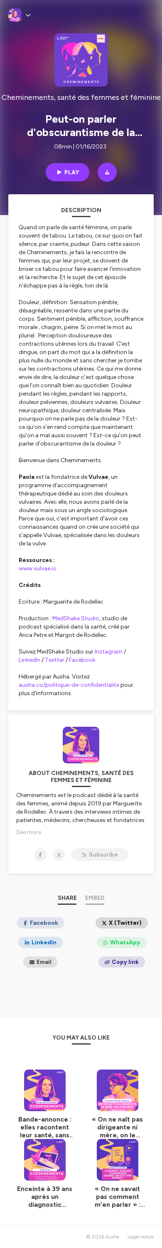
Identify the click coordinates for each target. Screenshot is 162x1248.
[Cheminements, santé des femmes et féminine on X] (59, 855)
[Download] (107, 172)
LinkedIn (29, 660)
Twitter (54, 660)
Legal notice (141, 1237)
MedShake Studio (75, 618)
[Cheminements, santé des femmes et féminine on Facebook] (40, 855)
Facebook (82, 660)
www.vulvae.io (37, 568)
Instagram (109, 651)
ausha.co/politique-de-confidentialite (69, 684)
